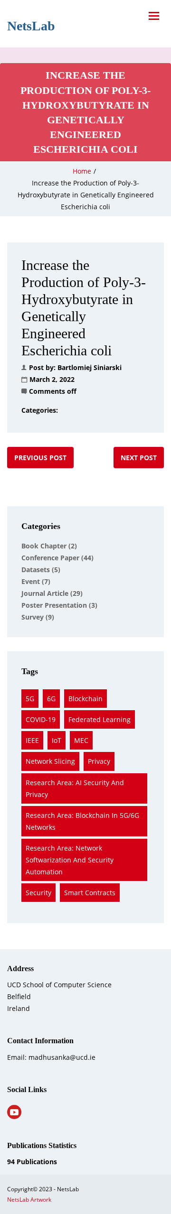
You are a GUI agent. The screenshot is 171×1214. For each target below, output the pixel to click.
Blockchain (85, 698)
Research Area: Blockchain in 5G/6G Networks (82, 821)
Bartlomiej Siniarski (89, 367)
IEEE (32, 740)
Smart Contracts (89, 892)
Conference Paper (57, 557)
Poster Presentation (59, 605)
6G (51, 698)
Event (35, 581)
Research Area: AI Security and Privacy (75, 788)
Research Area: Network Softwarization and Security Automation (70, 859)
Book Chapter (49, 545)
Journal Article (52, 593)
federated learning (99, 719)
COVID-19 (41, 719)
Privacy (99, 761)
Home (82, 171)
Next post (139, 457)
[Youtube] (14, 1112)
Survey (37, 616)
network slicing (50, 761)
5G (30, 698)
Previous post (40, 457)
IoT (56, 740)
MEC (81, 740)
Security (38, 892)
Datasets (40, 569)
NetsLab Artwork (29, 1199)
